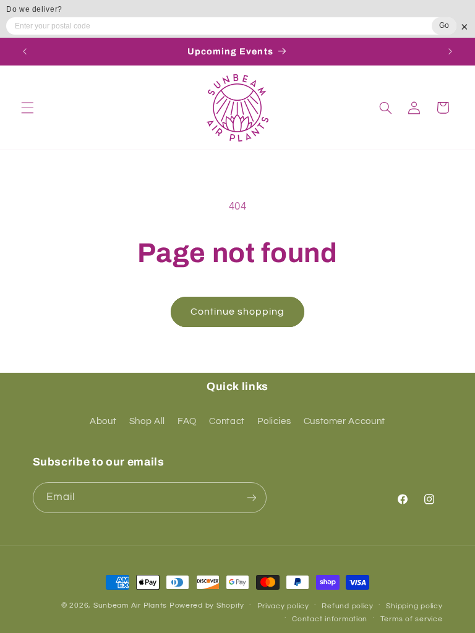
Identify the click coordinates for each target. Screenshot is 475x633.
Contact (226, 421)
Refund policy (348, 606)
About (103, 421)
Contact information (329, 619)
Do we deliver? (34, 9)
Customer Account (344, 421)
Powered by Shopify (206, 605)
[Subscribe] (251, 497)
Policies (274, 421)
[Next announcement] (450, 51)
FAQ (187, 421)
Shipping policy (414, 606)
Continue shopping (237, 311)
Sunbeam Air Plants (130, 605)
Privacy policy (283, 606)
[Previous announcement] (24, 51)
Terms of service (411, 619)
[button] (27, 107)
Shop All (147, 421)
